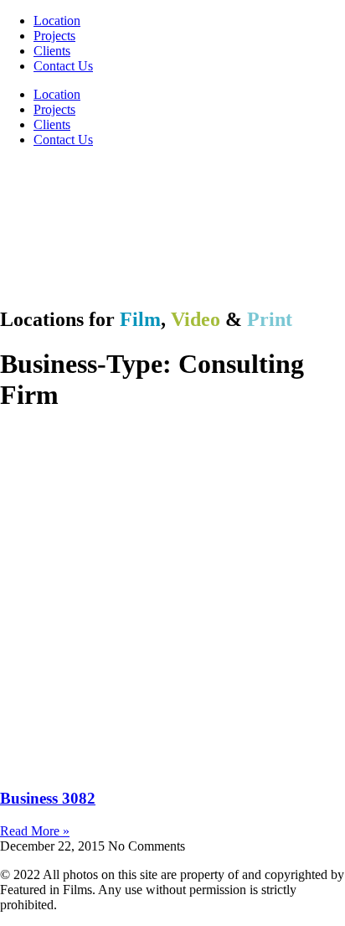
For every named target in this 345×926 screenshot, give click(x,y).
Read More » (35, 831)
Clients (51, 51)
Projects (54, 35)
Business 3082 (47, 798)
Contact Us (63, 66)
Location (56, 20)
